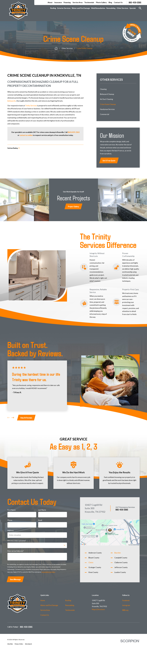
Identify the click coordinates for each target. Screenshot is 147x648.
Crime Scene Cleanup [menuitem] (108, 104)
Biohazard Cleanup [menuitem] (107, 94)
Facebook (126, 600)
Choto (90, 562)
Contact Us (118, 2)
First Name (11, 510)
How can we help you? (15, 551)
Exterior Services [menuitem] (64, 8)
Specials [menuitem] (133, 8)
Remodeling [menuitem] (111, 8)
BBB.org (125, 610)
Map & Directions (98, 609)
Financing (67, 2)
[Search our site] (140, 8)
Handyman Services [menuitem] (107, 109)
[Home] (18, 10)
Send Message (15, 579)
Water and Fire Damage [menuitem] (81, 8)
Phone (9, 520)
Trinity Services (31, 106)
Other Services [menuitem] (122, 8)
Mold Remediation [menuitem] (98, 8)
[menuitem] (10, 643)
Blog (110, 2)
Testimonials (89, 2)
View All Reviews (26, 417)
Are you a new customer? (16, 541)
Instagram (126, 605)
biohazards (11, 101)
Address (10, 530)
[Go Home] (56, 48)
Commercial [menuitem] (104, 114)
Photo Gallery (101, 2)
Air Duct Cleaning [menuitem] (106, 99)
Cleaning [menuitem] (103, 89)
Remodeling (69, 605)
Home (42, 600)
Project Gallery (73, 206)
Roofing (68, 600)
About (50, 2)
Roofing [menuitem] (53, 8)
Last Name (42, 510)
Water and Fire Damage (49, 605)
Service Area (77, 2)
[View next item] (13, 417)
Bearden (117, 553)
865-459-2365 (135, 2)
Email (40, 520)
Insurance (58, 2)
